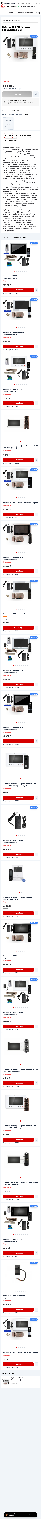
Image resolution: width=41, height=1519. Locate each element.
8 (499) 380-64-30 (28, 6)
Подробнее (18, 290)
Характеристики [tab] (23, 135)
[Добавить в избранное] (36, 290)
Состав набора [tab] (11, 141)
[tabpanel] (20, 189)
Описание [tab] (8, 135)
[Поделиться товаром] (36, 94)
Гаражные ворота (25, 13)
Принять (31, 1515)
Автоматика (10, 13)
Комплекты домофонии (11, 20)
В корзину (18, 628)
